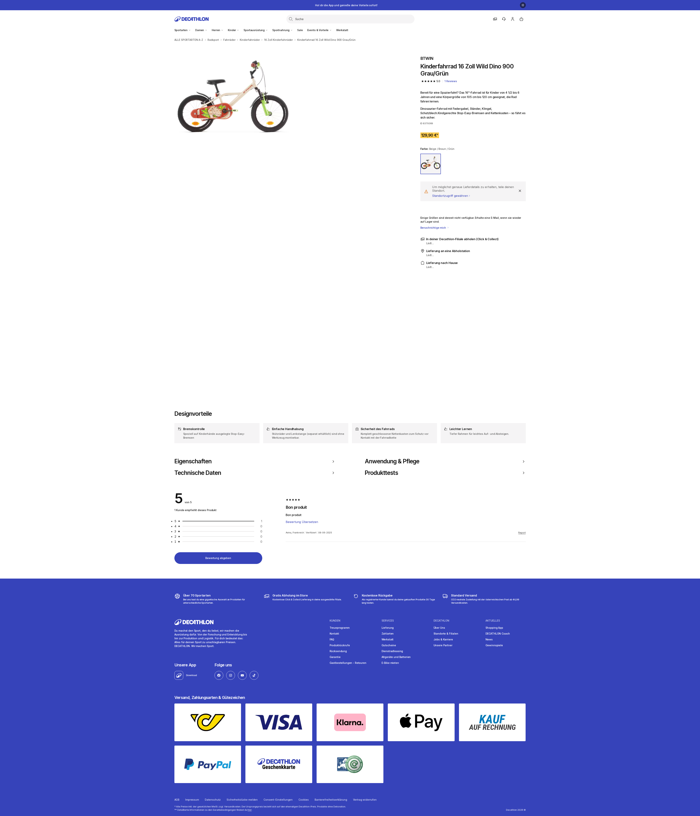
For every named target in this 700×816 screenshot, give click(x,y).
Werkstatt (342, 30)
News (489, 639)
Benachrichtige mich (433, 227)
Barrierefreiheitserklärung (331, 799)
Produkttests (381, 472)
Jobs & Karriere (443, 639)
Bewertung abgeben (218, 558)
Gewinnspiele (494, 645)
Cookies (303, 799)
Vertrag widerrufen (365, 799)
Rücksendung (338, 651)
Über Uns (439, 627)
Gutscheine (389, 645)
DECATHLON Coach (498, 633)
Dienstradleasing (392, 651)
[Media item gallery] (291, 220)
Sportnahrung (281, 30)
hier (250, 810)
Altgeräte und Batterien (396, 657)
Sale (300, 30)
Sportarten (181, 30)
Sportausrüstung (254, 30)
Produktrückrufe (340, 645)
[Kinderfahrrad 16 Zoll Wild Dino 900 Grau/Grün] (232, 102)
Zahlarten (388, 633)
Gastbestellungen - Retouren (348, 662)
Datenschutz (213, 799)
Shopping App (494, 627)
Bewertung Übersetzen (302, 522)
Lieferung (388, 627)
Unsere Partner (443, 645)
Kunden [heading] (335, 620)
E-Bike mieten (390, 662)
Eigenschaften (193, 461)
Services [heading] (388, 620)
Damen (200, 30)
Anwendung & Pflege (392, 461)
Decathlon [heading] (441, 620)
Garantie (335, 657)
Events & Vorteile (318, 30)
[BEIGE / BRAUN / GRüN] (430, 164)
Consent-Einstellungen (278, 799)
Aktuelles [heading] (493, 620)
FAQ (332, 639)
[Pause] (523, 5)
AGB (177, 799)
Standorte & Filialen (446, 633)
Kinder (232, 30)
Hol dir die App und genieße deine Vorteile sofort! (346, 5)
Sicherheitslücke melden (242, 799)
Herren (216, 30)
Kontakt (334, 633)
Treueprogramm (340, 627)
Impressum (192, 799)
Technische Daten (197, 472)
